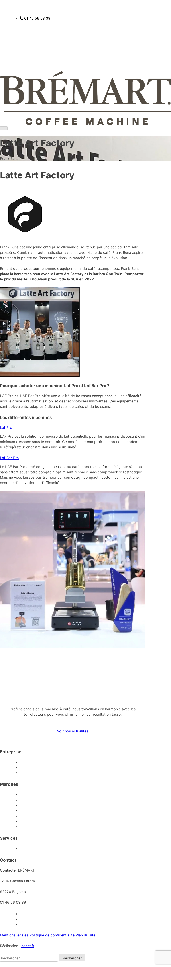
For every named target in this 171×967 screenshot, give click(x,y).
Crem (137, 805)
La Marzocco (131, 794)
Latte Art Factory (127, 821)
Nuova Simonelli (128, 816)
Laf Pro (6, 427)
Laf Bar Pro (9, 458)
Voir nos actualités (72, 731)
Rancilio (135, 810)
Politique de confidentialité (52, 935)
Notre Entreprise (128, 762)
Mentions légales (14, 935)
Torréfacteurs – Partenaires (119, 772)
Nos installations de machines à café (111, 767)
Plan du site (85, 935)
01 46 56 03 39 (36, 18)
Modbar (135, 800)
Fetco (137, 826)
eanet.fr (27, 946)
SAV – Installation (127, 848)
